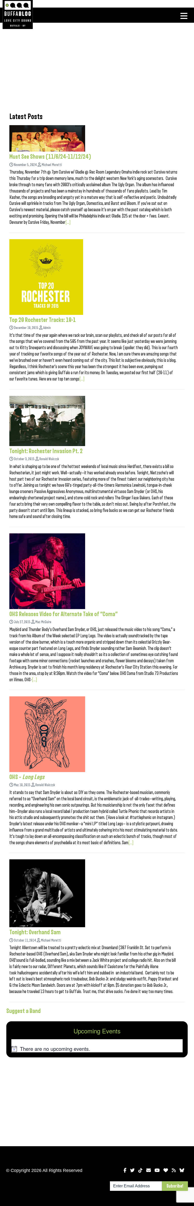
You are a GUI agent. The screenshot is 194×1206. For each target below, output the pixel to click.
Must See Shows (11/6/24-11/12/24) (50, 156)
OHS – (26, 777)
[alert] (97, 1048)
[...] (68, 222)
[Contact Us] (148, 1170)
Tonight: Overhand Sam (35, 932)
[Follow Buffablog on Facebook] (125, 1170)
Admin (47, 328)
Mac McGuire (43, 622)
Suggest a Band (23, 1011)
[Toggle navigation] (184, 16)
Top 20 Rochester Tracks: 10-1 (42, 320)
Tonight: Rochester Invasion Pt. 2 (46, 451)
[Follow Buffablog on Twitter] (132, 1170)
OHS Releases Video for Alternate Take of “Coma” (63, 614)
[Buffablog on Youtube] (157, 1170)
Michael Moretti (52, 165)
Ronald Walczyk (49, 459)
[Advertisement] (97, 67)
